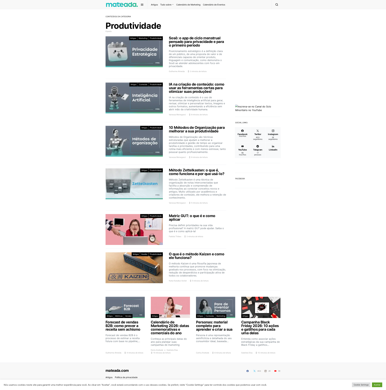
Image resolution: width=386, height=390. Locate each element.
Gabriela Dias (172, 350)
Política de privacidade (126, 377)
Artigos (154, 4)
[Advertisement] (257, 238)
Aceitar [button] (377, 385)
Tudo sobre (165, 4)
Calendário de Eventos (214, 4)
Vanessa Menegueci (177, 114)
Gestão (144, 254)
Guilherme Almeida (177, 71)
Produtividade (156, 38)
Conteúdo (143, 84)
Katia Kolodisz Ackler (178, 281)
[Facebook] (247, 371)
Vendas (128, 316)
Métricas (119, 316)
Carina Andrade (202, 353)
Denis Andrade (157, 350)
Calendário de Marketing (188, 4)
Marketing (143, 38)
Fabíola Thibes (175, 236)
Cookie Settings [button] (361, 385)
